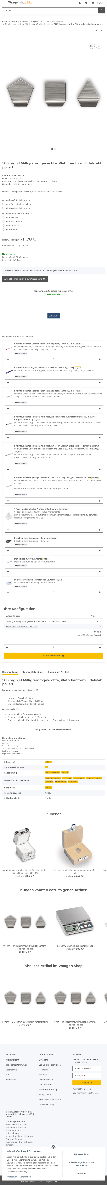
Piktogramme (45, 1094)
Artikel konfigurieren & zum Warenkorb (81, 1163)
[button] (79, 3)
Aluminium (67, 778)
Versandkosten (46, 1079)
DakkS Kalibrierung (53, 772)
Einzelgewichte (79, 778)
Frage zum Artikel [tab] (58, 672)
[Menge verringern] (8, 359)
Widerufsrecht (12, 1059)
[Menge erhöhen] (100, 359)
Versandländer (46, 1084)
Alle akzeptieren (81, 1154)
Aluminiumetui (13, 225)
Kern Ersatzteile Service (50, 1099)
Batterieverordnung (48, 1089)
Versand (25, 245)
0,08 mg (48, 762)
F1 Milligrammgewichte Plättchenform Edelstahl (35, 181)
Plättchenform (60, 782)
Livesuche (43, 1059)
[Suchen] (101, 10)
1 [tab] (52, 149)
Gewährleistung (46, 1104)
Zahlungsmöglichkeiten (50, 1064)
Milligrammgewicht (94, 778)
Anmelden (87, 1082)
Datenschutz (25, 1177)
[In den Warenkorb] (4, 38)
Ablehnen (81, 1173)
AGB (7, 1074)
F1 (46, 767)
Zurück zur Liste (10, 21)
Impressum (12, 1177)
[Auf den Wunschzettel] (99, 46)
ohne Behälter (12, 217)
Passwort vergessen (81, 1089)
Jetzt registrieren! (90, 1093)
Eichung (65, 772)
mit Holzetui (11, 229)
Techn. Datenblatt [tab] (33, 672)
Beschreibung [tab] (10, 672)
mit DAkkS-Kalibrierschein (18, 208)
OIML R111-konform (53, 778)
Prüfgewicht (72, 782)
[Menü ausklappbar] (3, 1)
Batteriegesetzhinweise (16, 1064)
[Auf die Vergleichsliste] (92, 46)
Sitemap (43, 1074)
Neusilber (49, 782)
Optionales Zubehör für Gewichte (21, 626)
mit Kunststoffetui (14, 221)
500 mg (48, 787)
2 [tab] (55, 149)
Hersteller (43, 1069)
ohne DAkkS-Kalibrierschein (18, 204)
